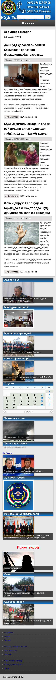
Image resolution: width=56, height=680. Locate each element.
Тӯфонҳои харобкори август (16, 437)
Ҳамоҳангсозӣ (10, 650)
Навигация (28, 23)
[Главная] (8, 14)
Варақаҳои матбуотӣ (13, 664)
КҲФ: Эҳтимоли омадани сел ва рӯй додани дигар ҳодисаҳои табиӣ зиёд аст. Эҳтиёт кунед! (27, 128)
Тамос (7, 668)
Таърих (7, 640)
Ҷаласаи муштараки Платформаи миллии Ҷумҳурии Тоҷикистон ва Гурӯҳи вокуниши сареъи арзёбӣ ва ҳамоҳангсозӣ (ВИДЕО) (27, 537)
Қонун (7, 636)
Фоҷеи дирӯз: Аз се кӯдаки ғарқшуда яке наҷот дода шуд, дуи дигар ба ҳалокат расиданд (27, 208)
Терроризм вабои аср (13, 568)
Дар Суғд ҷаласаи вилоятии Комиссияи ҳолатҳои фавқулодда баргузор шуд (24, 50)
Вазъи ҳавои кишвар (13, 661)
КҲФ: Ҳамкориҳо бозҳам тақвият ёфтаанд (22, 352)
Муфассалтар (12, 117)
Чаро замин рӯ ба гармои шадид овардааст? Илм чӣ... (27, 377)
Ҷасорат (8, 654)
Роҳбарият (9, 632)
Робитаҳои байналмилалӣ (15, 646)
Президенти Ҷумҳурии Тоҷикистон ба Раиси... (24, 471)
